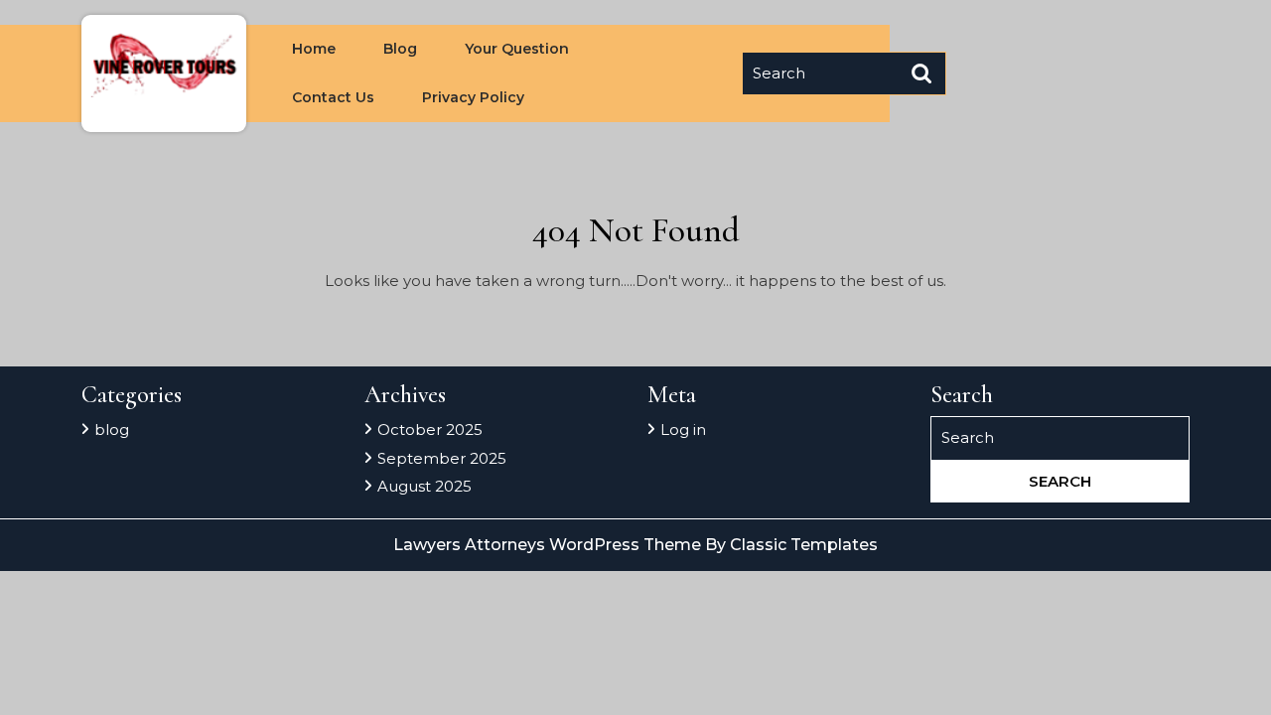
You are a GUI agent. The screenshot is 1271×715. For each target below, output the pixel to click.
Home (314, 49)
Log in (683, 429)
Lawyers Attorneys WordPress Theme (549, 544)
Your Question (517, 49)
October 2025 (430, 429)
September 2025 (441, 458)
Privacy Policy (473, 97)
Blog (400, 49)
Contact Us (333, 97)
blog (111, 429)
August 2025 (424, 486)
